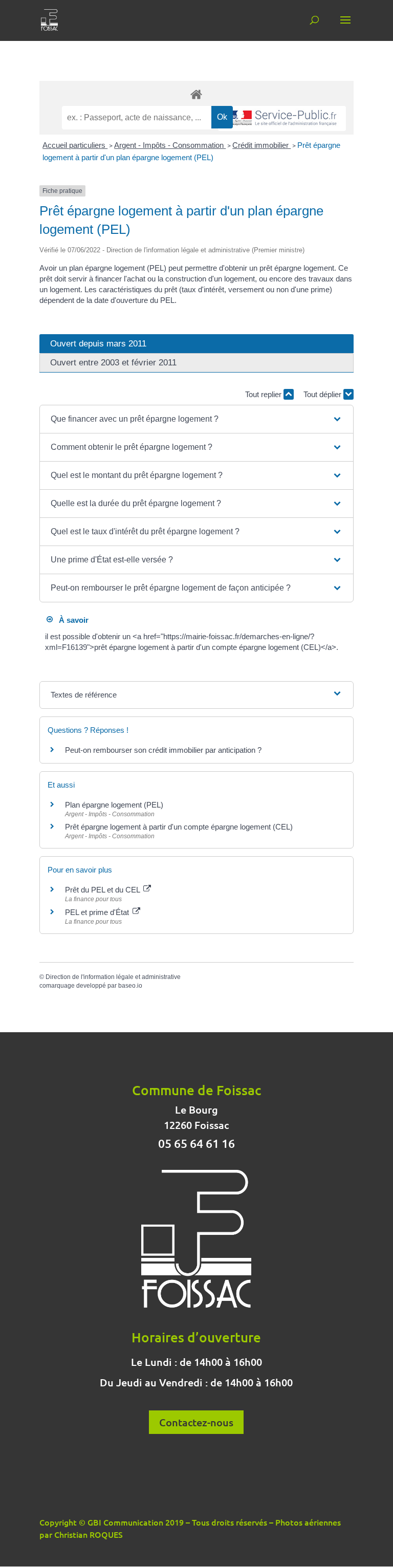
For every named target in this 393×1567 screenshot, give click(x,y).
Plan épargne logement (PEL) (114, 804)
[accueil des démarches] (196, 93)
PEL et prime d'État (98, 912)
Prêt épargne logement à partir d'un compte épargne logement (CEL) (179, 826)
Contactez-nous (196, 1422)
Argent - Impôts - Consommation (170, 145)
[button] (196, 419)
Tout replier (264, 394)
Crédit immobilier (261, 145)
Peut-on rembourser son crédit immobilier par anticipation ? (163, 750)
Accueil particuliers (74, 145)
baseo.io (130, 985)
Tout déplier (323, 394)
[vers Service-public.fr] (282, 118)
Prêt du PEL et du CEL (103, 889)
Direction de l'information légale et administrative (113, 977)
